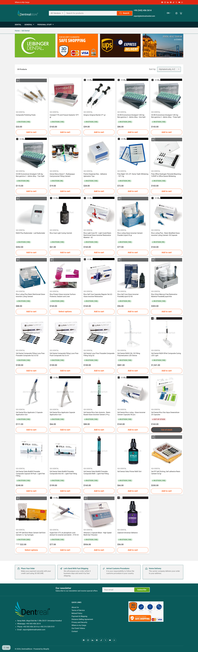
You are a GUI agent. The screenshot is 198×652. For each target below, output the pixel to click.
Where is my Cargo (79, 625)
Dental (18, 25)
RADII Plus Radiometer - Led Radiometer (30, 233)
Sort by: (152, 69)
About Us (75, 607)
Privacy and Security (79, 622)
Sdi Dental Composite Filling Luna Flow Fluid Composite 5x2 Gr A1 (64, 354)
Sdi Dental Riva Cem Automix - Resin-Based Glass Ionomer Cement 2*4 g (97, 413)
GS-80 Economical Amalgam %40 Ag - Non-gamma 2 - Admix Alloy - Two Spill (30, 175)
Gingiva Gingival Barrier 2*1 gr (94, 115)
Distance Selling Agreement (82, 619)
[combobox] (99, 13)
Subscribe (141, 590)
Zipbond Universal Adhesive (127, 533)
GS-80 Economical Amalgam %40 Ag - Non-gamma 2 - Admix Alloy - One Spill (131, 116)
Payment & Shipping (79, 616)
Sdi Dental (25, 31)
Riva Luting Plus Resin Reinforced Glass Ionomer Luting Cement (30, 295)
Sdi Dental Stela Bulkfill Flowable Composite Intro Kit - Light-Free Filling (63, 472)
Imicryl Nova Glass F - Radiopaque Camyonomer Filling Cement (62, 175)
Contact (75, 631)
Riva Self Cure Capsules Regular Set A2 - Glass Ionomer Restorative (98, 295)
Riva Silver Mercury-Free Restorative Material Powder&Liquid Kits (164, 295)
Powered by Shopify (41, 649)
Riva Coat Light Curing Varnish (61, 233)
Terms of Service (78, 610)
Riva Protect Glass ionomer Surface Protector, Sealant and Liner (62, 295)
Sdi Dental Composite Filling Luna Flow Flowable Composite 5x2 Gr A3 (30, 354)
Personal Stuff (44, 25)
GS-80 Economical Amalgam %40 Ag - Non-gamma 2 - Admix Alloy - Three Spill (165, 116)
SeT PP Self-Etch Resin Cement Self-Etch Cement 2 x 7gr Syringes (30, 534)
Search (126, 13)
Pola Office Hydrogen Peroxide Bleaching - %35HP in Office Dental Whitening (166, 175)
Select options (65, 311)
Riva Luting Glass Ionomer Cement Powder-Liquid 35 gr (130, 234)
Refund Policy (77, 613)
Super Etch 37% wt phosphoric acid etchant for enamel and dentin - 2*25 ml (64, 534)
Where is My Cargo (22, 2)
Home (17, 31)
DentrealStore (26, 649)
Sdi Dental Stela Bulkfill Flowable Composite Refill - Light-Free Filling (96, 472)
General (28, 25)
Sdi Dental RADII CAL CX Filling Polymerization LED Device (128, 354)
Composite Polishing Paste (25, 115)
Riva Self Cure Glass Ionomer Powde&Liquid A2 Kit (127, 295)
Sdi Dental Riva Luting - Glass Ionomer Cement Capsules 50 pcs (131, 413)
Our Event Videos (78, 628)
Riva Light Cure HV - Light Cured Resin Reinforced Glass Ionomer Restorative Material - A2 (97, 235)
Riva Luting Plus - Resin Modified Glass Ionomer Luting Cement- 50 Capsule (165, 234)
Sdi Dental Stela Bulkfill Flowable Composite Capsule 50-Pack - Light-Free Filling (30, 473)
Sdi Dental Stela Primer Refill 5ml (129, 471)
